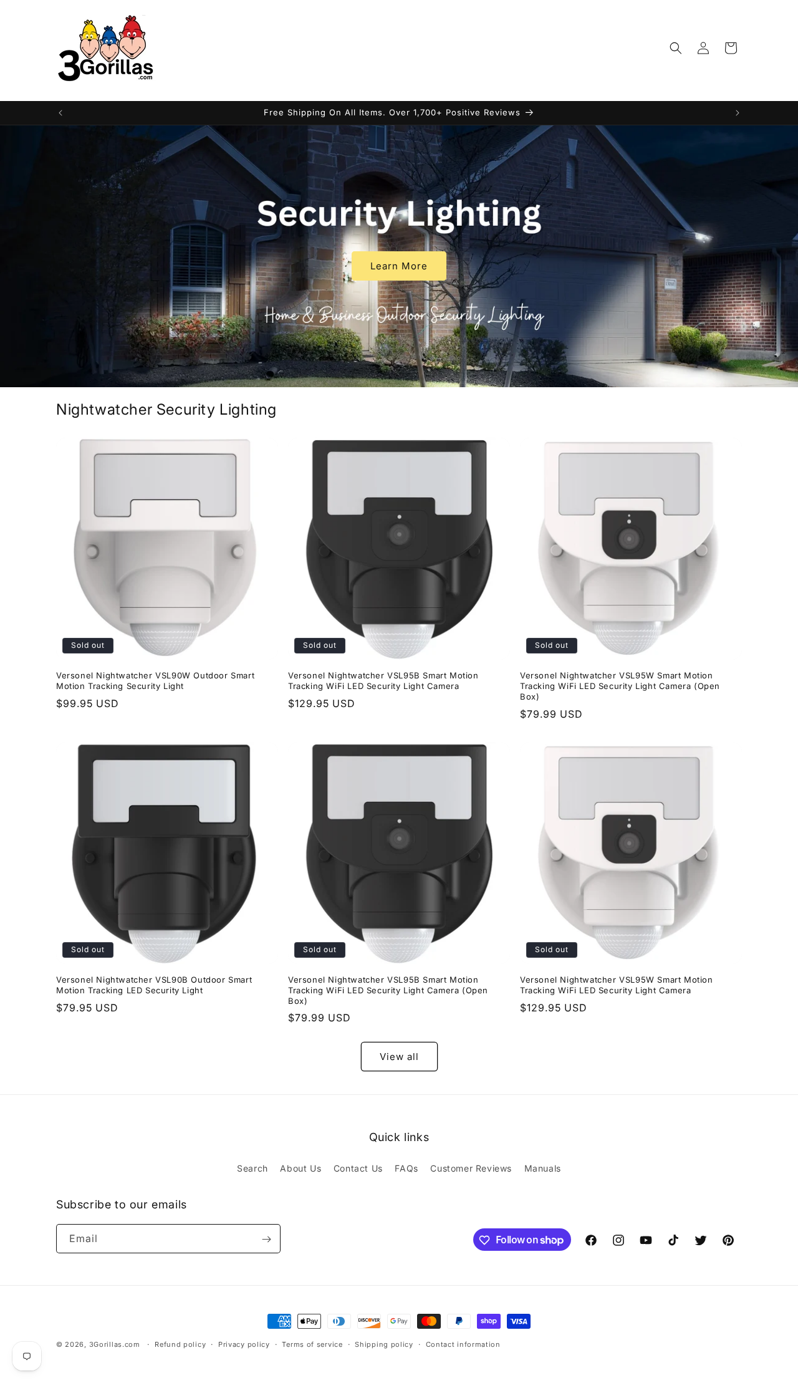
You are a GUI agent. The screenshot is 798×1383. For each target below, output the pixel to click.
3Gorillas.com (114, 1344)
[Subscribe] (266, 1239)
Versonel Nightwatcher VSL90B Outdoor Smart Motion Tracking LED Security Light (154, 985)
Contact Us (358, 1167)
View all (399, 1057)
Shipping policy (384, 1343)
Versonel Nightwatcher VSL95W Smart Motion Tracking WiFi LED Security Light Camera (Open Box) (620, 685)
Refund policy (180, 1343)
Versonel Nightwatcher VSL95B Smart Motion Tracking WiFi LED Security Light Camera (383, 680)
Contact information (463, 1343)
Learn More (399, 265)
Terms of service (312, 1343)
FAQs (406, 1167)
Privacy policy (244, 1343)
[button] (676, 48)
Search (252, 1167)
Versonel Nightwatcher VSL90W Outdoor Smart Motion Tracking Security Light (155, 680)
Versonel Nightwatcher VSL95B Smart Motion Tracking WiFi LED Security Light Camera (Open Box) (388, 990)
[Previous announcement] (60, 113)
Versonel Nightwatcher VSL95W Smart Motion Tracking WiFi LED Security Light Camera (616, 985)
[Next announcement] (737, 113)
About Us (300, 1167)
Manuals (542, 1167)
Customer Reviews (471, 1167)
